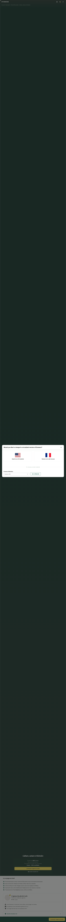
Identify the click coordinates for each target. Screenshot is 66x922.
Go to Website (35, 474)
